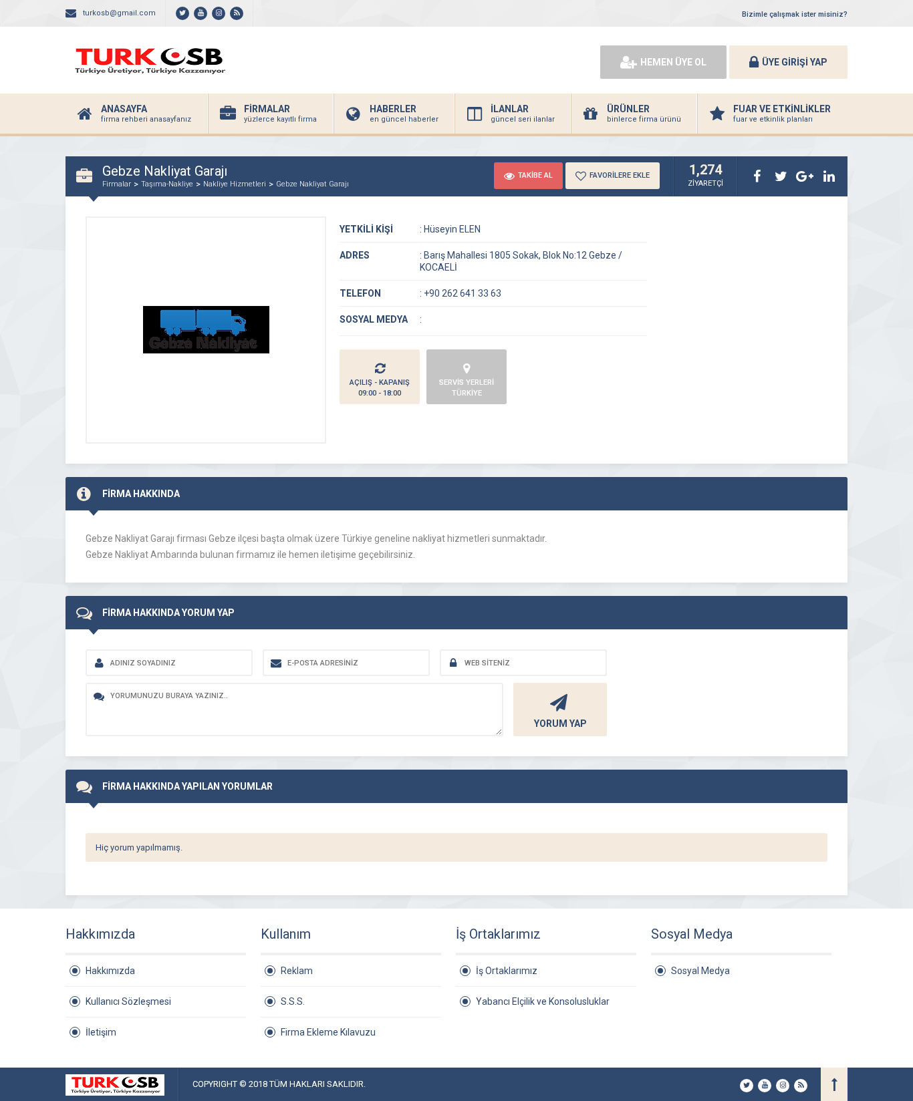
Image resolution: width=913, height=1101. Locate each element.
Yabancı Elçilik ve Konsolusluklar (543, 1001)
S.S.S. (293, 1001)
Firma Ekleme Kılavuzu (328, 1032)
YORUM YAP (560, 723)
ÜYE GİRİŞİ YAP (794, 62)
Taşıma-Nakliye (167, 184)
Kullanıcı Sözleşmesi (128, 1001)
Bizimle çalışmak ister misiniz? (794, 14)
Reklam (297, 970)
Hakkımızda (110, 970)
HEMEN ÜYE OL (673, 62)
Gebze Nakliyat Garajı (312, 184)
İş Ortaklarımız (506, 970)
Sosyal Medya (700, 970)
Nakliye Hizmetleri (234, 184)
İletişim (101, 1032)
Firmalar (116, 184)
